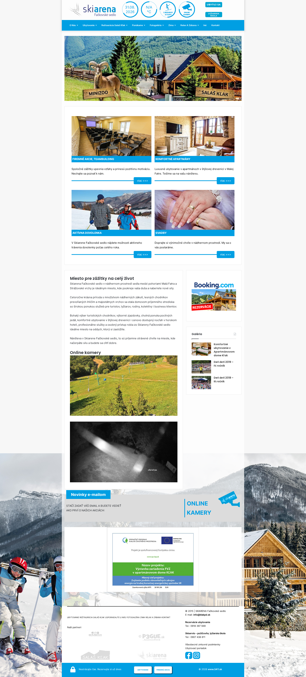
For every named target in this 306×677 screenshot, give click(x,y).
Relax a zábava (188, 25)
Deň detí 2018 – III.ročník (223, 379)
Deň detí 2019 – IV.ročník (223, 363)
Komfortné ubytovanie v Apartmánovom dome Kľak (224, 349)
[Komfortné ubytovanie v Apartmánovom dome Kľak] (201, 349)
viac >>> (142, 180)
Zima (171, 25)
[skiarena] (94, 9)
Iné (204, 25)
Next (232, 68)
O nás (73, 25)
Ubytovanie (89, 25)
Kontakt (215, 25)
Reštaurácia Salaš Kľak (113, 25)
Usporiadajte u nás (115, 617)
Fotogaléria (156, 25)
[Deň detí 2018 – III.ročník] (201, 382)
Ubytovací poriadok (195, 648)
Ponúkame (137, 25)
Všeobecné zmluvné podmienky (202, 644)
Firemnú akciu (163, 670)
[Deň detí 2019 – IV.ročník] (201, 366)
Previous (73, 68)
